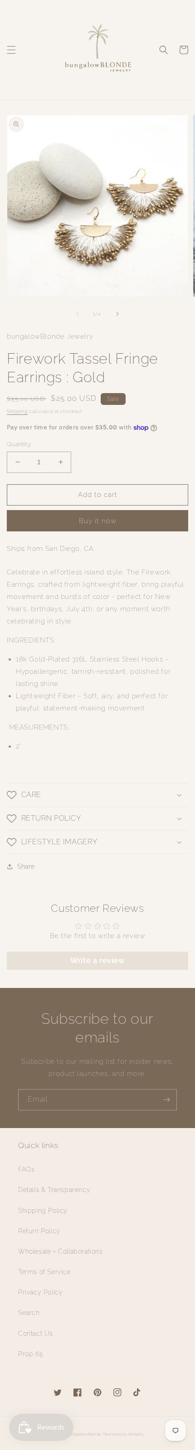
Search (29, 1312)
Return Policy (39, 1231)
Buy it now (98, 521)
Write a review (97, 960)
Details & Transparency (54, 1189)
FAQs (26, 1169)
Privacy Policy (40, 1292)
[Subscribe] (166, 1099)
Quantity (19, 444)
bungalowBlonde (85, 1434)
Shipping (17, 411)
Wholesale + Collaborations (60, 1251)
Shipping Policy (43, 1210)
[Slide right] (117, 314)
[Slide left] (78, 314)
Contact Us (35, 1333)
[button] (11, 50)
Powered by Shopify (123, 1434)
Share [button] (26, 866)
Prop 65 (30, 1354)
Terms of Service (44, 1271)
